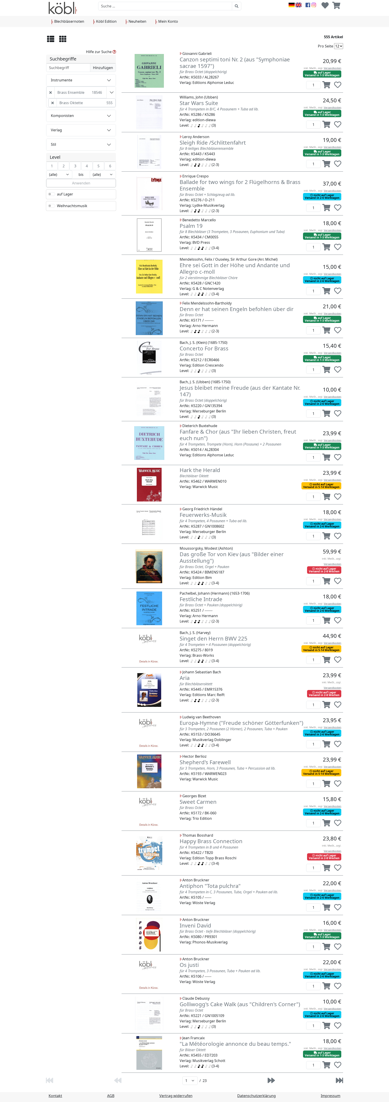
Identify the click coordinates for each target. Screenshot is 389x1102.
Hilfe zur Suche (99, 51)
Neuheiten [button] (137, 21)
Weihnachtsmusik (72, 205)
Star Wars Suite (199, 103)
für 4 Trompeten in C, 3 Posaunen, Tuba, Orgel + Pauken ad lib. (229, 891)
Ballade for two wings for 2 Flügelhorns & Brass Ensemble (240, 185)
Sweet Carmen (198, 801)
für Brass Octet (191, 314)
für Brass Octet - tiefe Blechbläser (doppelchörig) (218, 931)
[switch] (51, 194)
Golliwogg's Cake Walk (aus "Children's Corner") (240, 1004)
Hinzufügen (103, 67)
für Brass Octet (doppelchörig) (203, 71)
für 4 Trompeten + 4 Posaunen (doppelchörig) (215, 644)
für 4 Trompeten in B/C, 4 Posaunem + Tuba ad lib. (219, 109)
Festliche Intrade (201, 599)
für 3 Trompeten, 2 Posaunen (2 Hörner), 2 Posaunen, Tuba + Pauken (233, 728)
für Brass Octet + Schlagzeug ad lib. (207, 194)
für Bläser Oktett (193, 1049)
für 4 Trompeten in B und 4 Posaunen (209, 847)
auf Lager (65, 194)
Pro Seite (325, 46)
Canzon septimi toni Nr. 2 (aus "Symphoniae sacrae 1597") (235, 62)
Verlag (56, 130)
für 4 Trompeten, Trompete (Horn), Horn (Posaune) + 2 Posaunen (230, 444)
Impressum (330, 1095)
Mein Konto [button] (167, 21)
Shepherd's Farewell (205, 762)
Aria (185, 677)
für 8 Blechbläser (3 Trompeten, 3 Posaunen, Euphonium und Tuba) (232, 231)
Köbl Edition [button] (106, 21)
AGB (110, 1095)
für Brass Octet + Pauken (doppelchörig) (211, 605)
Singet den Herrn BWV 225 (213, 638)
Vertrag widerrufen (175, 1095)
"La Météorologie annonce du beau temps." (235, 1043)
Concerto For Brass (204, 348)
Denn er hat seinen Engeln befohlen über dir (237, 309)
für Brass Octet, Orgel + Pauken (204, 566)
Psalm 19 (191, 225)
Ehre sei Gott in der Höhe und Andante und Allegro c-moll (235, 268)
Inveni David (195, 925)
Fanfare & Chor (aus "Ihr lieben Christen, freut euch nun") (238, 435)
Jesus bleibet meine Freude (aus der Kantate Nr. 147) (240, 391)
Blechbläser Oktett (194, 475)
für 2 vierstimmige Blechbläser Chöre (208, 277)
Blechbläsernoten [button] (68, 21)
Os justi (189, 964)
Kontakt (55, 1095)
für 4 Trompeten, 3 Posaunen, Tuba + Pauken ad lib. (220, 970)
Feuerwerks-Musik (203, 514)
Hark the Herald (200, 470)
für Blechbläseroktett (196, 683)
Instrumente (61, 80)
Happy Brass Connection (211, 841)
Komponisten (62, 115)
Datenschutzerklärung (256, 1095)
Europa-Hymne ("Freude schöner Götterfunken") (241, 722)
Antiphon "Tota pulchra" (210, 885)
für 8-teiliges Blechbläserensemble (206, 148)
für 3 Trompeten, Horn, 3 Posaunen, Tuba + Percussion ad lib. (228, 768)
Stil (53, 144)
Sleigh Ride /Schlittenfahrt (213, 142)
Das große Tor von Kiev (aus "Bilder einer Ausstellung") (232, 557)
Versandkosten (332, 68)
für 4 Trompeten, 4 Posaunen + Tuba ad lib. (213, 520)
